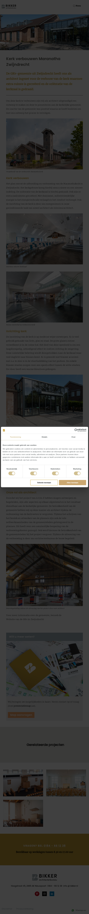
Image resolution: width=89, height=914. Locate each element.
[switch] (33, 473)
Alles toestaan (72, 482)
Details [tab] (44, 437)
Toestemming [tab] (15, 437)
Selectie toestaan (44, 482)
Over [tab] (73, 437)
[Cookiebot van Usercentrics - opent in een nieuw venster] (76, 430)
